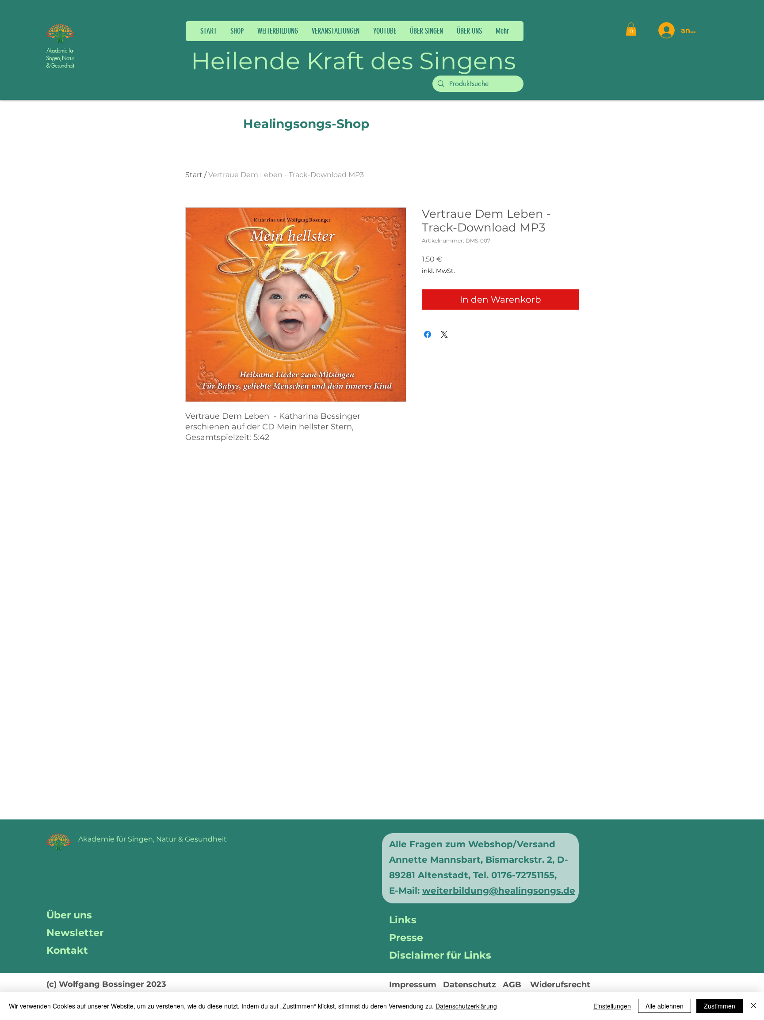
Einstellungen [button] (612, 1005)
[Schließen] (753, 1006)
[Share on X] (444, 334)
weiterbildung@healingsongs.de (498, 890)
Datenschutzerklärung (466, 1005)
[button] (277, 31)
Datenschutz (469, 985)
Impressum (412, 985)
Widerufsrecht (560, 985)
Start (193, 175)
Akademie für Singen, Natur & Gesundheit (60, 57)
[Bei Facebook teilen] (427, 334)
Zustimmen (719, 1005)
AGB (512, 985)
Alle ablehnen (665, 1005)
